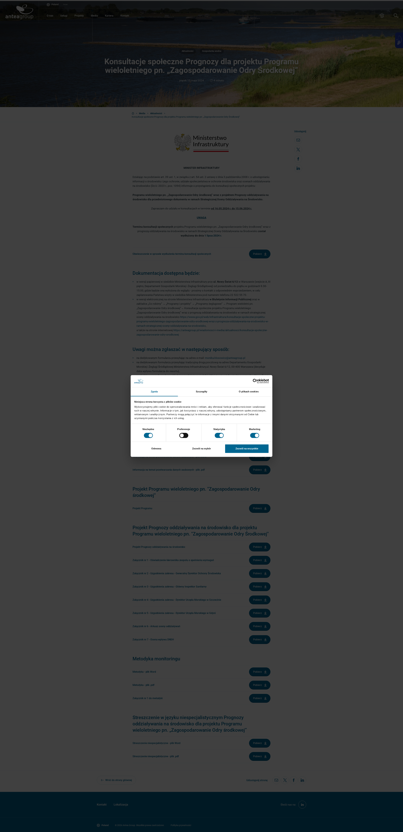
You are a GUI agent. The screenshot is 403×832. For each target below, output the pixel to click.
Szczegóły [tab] (201, 391)
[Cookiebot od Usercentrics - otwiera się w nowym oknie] (255, 381)
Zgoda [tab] (154, 391)
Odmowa (156, 448)
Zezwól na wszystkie (247, 448)
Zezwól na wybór (201, 448)
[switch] (183, 435)
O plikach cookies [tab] (249, 391)
